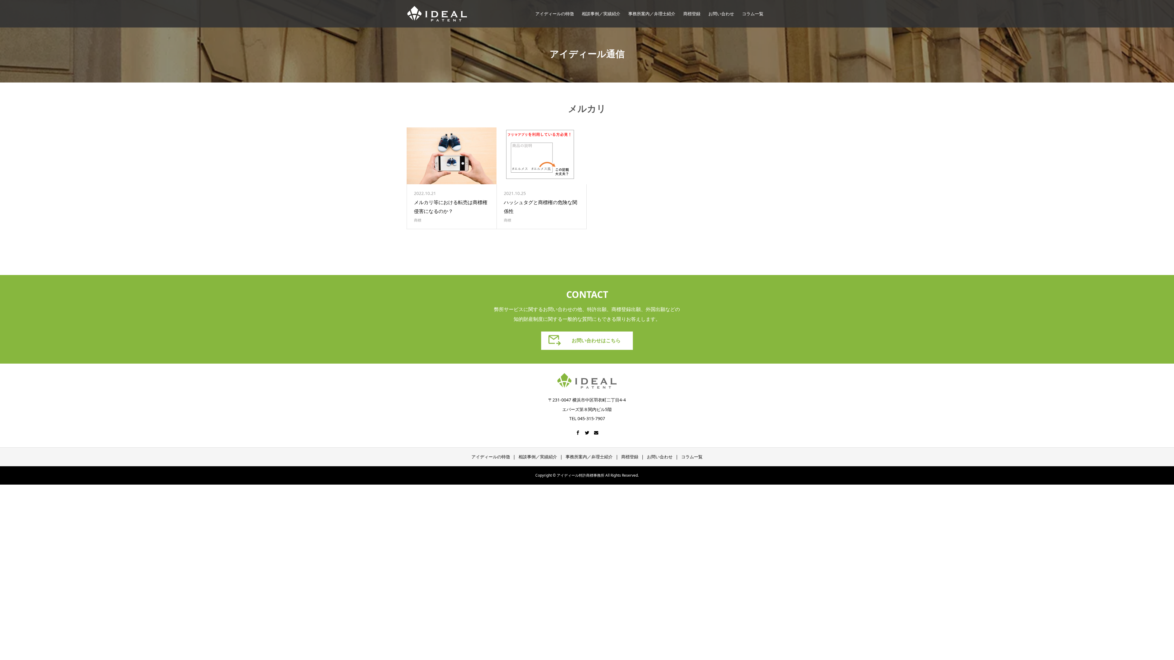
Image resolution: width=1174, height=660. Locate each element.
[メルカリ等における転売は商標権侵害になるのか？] (452, 155)
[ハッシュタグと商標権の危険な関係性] (542, 155)
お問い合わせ (721, 13)
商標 (417, 220)
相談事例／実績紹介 (601, 13)
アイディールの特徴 (554, 13)
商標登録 (691, 13)
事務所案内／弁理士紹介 (651, 13)
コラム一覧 (752, 13)
